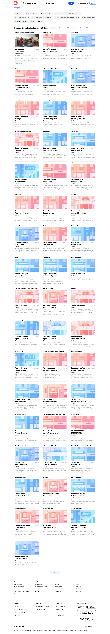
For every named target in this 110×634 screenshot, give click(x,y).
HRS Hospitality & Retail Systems (51, 68)
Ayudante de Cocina (89, 17)
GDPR (71, 630)
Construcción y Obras (23, 17)
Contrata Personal (83, 3)
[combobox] (34, 3)
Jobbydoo (73, 288)
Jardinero (78, 586)
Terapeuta (58, 591)
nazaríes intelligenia (48, 288)
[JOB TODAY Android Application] (91, 607)
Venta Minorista (61, 13)
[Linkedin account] (28, 626)
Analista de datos (81, 589)
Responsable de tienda (40, 586)
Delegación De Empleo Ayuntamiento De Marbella (81, 446)
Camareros (20, 13)
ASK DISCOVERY (19, 351)
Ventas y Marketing (33, 13)
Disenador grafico (19, 586)
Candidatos (17, 615)
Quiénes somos (60, 609)
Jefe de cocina (18, 589)
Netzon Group (74, 131)
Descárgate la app (61, 606)
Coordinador (38, 584)
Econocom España (76, 257)
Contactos (59, 612)
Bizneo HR (17, 68)
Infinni (16, 163)
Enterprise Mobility (48, 32)
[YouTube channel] (23, 626)
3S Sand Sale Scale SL (20, 414)
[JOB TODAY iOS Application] (81, 607)
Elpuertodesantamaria (77, 351)
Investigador (79, 591)
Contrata (16, 606)
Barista (33, 21)
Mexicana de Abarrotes (49, 383)
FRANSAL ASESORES (76, 414)
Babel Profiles (46, 131)
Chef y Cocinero (47, 13)
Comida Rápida (38, 17)
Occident (45, 477)
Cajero (57, 584)
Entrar (93, 3)
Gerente (36, 591)
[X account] (25, 626)
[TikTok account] (14, 626)
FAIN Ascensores (75, 383)
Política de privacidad (49, 630)
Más (39, 21)
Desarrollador (59, 586)
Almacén (49, 17)
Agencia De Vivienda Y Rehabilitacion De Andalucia (53, 352)
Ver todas (37, 593)
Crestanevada (74, 32)
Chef (77, 584)
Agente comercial (19, 584)
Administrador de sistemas (21, 591)
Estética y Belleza (75, 13)
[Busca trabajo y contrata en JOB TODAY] (16, 3)
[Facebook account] (20, 626)
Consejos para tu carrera (42, 606)
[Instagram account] (17, 626)
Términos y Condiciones (62, 630)
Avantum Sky (74, 68)
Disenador (17, 593)
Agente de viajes (60, 589)
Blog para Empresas (19, 612)
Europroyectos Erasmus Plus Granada (24, 32)
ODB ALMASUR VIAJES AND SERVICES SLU (26, 288)
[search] (71, 3)
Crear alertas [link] (52, 28)
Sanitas (73, 320)
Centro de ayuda (60, 615)
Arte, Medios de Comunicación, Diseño (68, 17)
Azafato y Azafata (22, 21)
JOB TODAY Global (40, 609)
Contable (37, 589)
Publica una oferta (19, 609)
